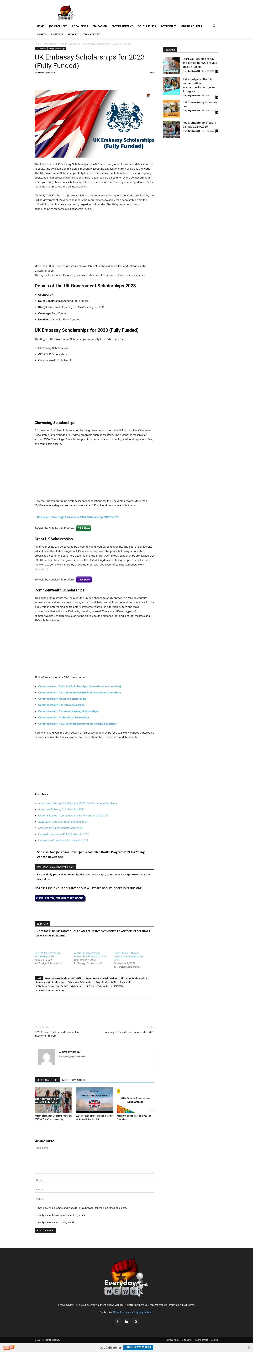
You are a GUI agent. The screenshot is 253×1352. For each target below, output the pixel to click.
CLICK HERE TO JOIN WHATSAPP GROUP (59, 898)
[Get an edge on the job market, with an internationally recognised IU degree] (171, 86)
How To (73, 34)
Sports (41, 34)
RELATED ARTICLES (47, 1080)
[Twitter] (46, 80)
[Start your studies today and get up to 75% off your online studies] (171, 65)
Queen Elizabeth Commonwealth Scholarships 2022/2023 (73, 815)
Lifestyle (57, 34)
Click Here (84, 528)
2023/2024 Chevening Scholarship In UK (63, 821)
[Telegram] (69, 80)
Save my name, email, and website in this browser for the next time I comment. (82, 1207)
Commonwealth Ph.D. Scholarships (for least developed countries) (79, 692)
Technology (91, 34)
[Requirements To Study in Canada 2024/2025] (171, 129)
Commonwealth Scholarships (50, 982)
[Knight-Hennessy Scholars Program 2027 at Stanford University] (53, 1100)
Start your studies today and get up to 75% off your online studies (199, 62)
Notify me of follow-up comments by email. (62, 1215)
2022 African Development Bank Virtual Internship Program (57, 1034)
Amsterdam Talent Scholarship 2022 (60, 827)
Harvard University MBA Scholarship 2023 (63, 834)
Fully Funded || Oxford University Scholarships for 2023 (129, 956)
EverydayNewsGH (46, 72)
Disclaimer (187, 1339)
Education (100, 26)
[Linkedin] (61, 80)
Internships (168, 26)
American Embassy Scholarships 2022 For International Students (77, 803)
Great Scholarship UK (106, 982)
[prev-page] (37, 1126)
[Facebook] (38, 80)
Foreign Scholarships (70, 43)
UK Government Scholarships (50, 990)
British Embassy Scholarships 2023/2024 (63, 978)
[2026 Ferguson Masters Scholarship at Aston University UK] (94, 1100)
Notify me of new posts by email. (56, 1222)
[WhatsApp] (53, 80)
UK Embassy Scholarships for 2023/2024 (104, 986)
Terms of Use (201, 1339)
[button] (126, 1347)
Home (40, 26)
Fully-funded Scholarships (80, 982)
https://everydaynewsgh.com (72, 1056)
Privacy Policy (172, 1339)
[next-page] (42, 1126)
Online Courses (191, 26)
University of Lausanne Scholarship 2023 (63, 840)
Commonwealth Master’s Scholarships (62, 698)
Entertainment (122, 26)
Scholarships (147, 26)
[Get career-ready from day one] (171, 108)
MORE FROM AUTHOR (74, 1080)
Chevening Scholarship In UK (134, 978)
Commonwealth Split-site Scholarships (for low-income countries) (79, 686)
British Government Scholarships (101, 978)
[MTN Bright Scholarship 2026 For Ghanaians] (135, 1100)
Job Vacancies (58, 26)
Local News (80, 26)
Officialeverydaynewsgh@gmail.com (133, 1312)
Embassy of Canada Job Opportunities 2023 (129, 1032)
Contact (214, 1339)
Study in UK (125, 982)
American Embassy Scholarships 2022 (61, 809)
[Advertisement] (94, 240)
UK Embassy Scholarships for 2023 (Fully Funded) (59, 986)
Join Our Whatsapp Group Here (138, 1347)
